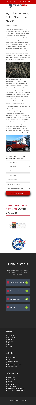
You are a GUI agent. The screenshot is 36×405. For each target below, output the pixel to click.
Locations (10, 341)
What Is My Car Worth (14, 385)
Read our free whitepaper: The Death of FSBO (18, 2)
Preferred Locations (13, 383)
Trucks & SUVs (12, 357)
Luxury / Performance (14, 363)
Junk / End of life (12, 366)
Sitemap (10, 381)
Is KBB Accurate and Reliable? (16, 388)
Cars (9, 359)
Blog (9, 344)
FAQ (9, 343)
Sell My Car (11, 339)
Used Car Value (12, 386)
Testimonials (11, 379)
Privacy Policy (11, 377)
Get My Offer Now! (18, 193)
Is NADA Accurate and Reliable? (16, 390)
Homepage (11, 335)
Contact (10, 346)
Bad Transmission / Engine (15, 364)
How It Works (12, 337)
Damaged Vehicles (13, 361)
